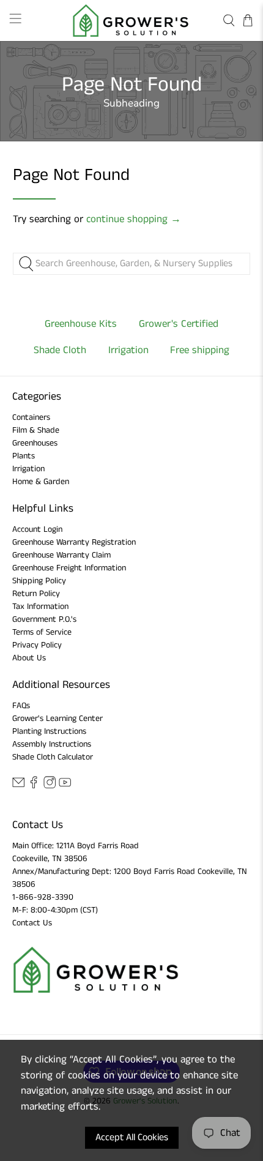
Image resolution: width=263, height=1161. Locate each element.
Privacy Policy (37, 645)
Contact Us (32, 923)
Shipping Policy (39, 581)
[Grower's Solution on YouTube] (65, 786)
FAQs (21, 706)
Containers (31, 417)
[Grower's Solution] (132, 20)
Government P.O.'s (44, 619)
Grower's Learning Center (57, 718)
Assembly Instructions (51, 744)
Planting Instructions (49, 731)
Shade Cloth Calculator (52, 757)
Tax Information (40, 606)
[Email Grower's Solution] (18, 786)
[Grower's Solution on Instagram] (49, 786)
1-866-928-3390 (42, 897)
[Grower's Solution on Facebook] (34, 786)
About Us (29, 658)
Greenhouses (34, 443)
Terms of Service (42, 632)
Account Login (37, 529)
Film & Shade (35, 430)
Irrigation (28, 469)
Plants (23, 456)
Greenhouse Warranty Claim (61, 555)
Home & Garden (40, 482)
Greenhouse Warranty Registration (74, 542)
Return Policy (36, 594)
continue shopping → (133, 219)
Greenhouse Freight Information (69, 568)
